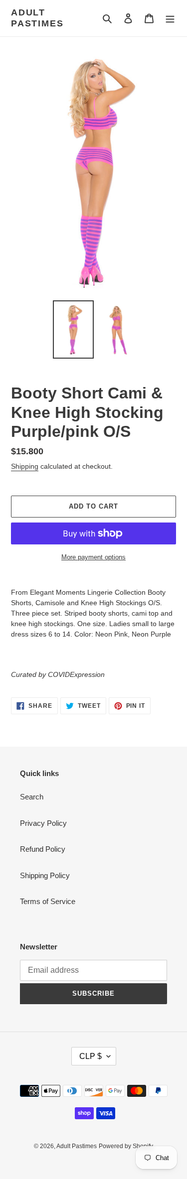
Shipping (24, 466)
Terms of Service (47, 901)
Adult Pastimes (37, 17)
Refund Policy (42, 849)
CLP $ (90, 1056)
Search (31, 796)
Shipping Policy (45, 875)
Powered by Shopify (126, 1146)
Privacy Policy (43, 823)
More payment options (93, 557)
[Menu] (170, 18)
